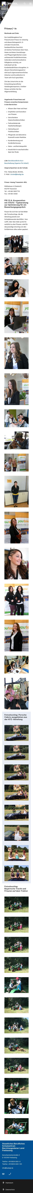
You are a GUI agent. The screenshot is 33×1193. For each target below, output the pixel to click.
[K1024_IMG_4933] (16, 733)
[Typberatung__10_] (16, 266)
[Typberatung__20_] (16, 527)
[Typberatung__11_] (16, 288)
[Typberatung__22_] (16, 599)
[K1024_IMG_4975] (16, 904)
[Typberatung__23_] (16, 635)
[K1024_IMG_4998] (16, 1045)
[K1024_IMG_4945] (16, 813)
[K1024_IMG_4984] (16, 965)
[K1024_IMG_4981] (16, 945)
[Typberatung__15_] (16, 389)
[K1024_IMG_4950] (16, 833)
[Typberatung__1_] (16, 244)
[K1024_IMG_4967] (16, 873)
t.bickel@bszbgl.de (17, 174)
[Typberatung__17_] (16, 440)
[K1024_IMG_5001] (16, 1066)
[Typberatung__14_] (16, 353)
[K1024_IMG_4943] (16, 792)
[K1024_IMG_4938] (16, 752)
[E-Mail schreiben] (3, 1174)
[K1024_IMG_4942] (16, 772)
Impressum (9, 1183)
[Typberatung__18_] (16, 462)
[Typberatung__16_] (16, 418)
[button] (25, 3)
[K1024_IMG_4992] (16, 1005)
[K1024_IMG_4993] (16, 1025)
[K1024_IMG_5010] (16, 1106)
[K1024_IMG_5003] (16, 1086)
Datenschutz (10, 1189)
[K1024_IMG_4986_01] (16, 985)
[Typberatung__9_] (16, 694)
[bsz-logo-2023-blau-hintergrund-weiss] (3, 3)
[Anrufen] (10, 1174)
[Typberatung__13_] (16, 317)
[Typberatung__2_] (16, 491)
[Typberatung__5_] (16, 665)
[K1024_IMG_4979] (16, 925)
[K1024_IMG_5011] (16, 1126)
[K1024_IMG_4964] (16, 853)
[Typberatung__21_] (16, 563)
